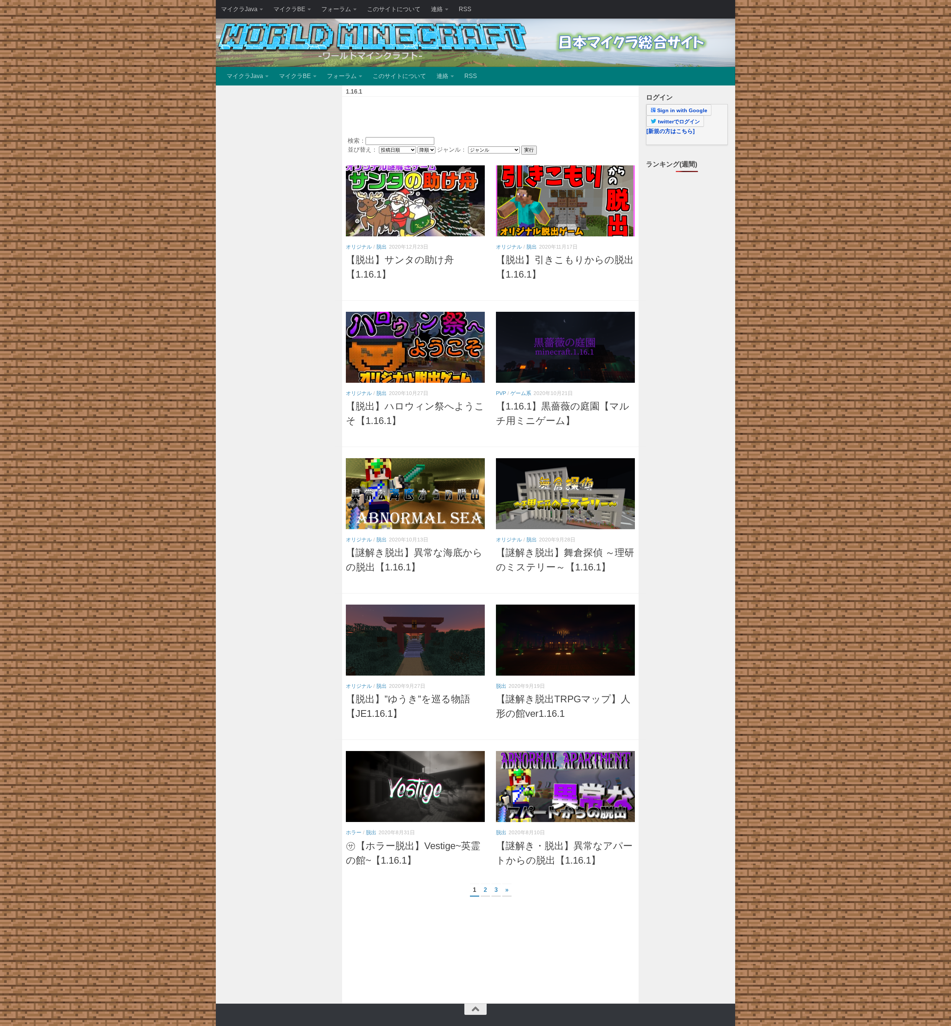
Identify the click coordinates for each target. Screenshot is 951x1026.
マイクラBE (289, 9)
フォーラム (336, 9)
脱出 (381, 247)
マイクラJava (239, 9)
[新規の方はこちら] (670, 131)
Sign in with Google (681, 110)
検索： (357, 140)
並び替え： (363, 149)
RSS (465, 9)
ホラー (353, 832)
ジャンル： (452, 149)
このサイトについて (394, 9)
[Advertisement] (490, 115)
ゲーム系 (520, 393)
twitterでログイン (678, 121)
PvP (501, 393)
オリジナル (359, 247)
